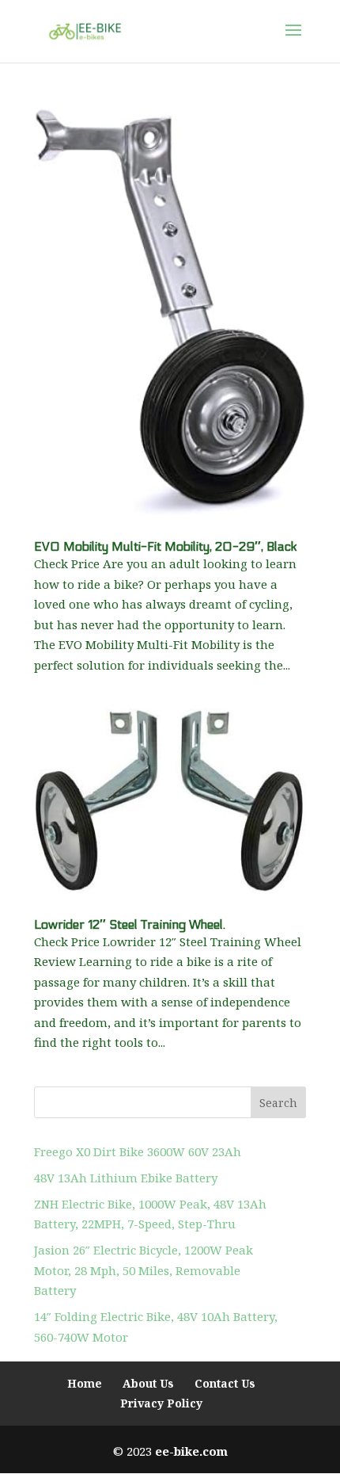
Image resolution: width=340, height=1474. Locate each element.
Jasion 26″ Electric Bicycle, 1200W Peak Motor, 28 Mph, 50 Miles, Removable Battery (143, 1270)
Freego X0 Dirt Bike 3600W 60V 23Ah (137, 1151)
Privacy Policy (161, 1403)
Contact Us (225, 1383)
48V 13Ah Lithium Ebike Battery (125, 1178)
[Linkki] (85, 30)
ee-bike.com (191, 1451)
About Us (148, 1383)
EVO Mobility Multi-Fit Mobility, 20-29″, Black (165, 546)
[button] (293, 40)
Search (278, 1102)
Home (84, 1383)
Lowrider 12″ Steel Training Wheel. (129, 924)
